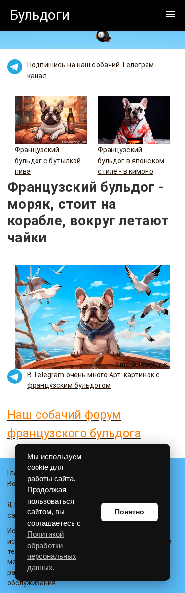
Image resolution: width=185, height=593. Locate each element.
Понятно (129, 512)
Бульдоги (40, 15)
